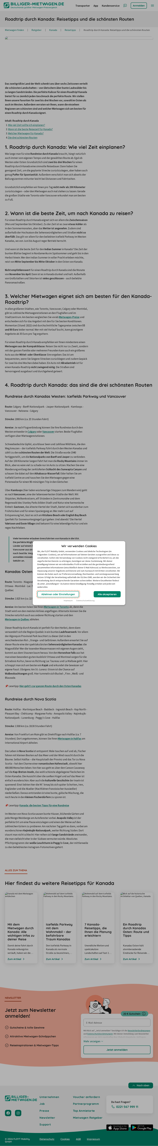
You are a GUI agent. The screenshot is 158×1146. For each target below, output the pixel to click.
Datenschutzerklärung (85, 600)
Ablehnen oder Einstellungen (58, 594)
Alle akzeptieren (107, 594)
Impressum (68, 600)
